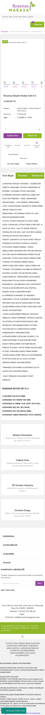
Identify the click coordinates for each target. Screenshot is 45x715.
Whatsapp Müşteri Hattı (15, 711)
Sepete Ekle (12, 135)
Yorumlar (22, 175)
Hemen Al (32, 135)
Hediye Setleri (22, 108)
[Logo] (22, 6)
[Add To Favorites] (8, 144)
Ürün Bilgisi (8, 175)
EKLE (40, 583)
